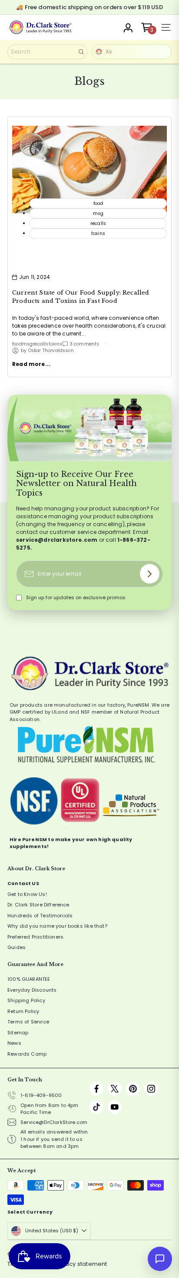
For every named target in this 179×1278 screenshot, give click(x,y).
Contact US (23, 883)
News (14, 1043)
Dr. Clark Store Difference (38, 904)
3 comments (84, 344)
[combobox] (47, 51)
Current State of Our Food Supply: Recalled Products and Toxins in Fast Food (80, 297)
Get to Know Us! (27, 894)
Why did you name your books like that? (57, 925)
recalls (40, 344)
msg (27, 344)
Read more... (31, 364)
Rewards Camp (26, 1053)
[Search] (81, 51)
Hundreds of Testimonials (40, 915)
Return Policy (23, 1011)
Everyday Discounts (31, 989)
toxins (56, 344)
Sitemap (17, 1032)
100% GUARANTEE (28, 979)
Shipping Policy (26, 1000)
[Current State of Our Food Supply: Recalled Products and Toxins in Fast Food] (89, 169)
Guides (16, 947)
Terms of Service (28, 1021)
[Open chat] (160, 1259)
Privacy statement (81, 1264)
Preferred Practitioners (35, 936)
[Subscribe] (149, 574)
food (17, 344)
